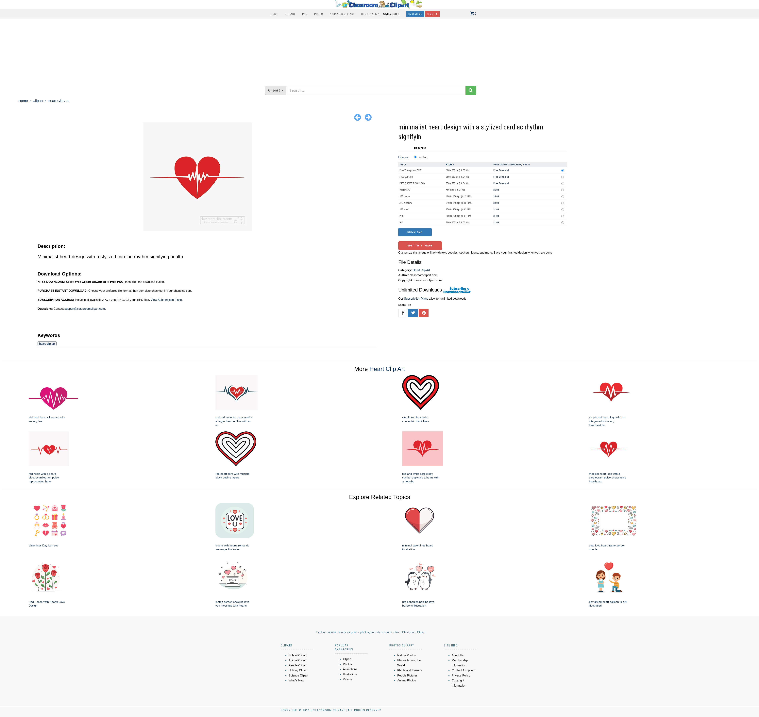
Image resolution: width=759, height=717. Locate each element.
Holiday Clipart (298, 670)
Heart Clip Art (58, 101)
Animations (350, 669)
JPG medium (405, 203)
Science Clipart (298, 675)
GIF (401, 222)
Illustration (370, 13)
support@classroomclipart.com (84, 308)
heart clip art (47, 343)
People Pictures (407, 675)
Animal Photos (406, 680)
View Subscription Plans (166, 299)
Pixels (450, 164)
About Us (458, 655)
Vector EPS (404, 190)
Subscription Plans (416, 298)
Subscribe (415, 14)
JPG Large (404, 196)
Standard (422, 157)
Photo (318, 13)
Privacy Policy (461, 675)
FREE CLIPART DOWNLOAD (412, 183)
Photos (347, 664)
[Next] (368, 117)
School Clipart (298, 655)
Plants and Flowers (409, 670)
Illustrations (350, 674)
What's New (296, 680)
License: (403, 157)
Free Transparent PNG (410, 170)
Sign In (432, 14)
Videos (347, 679)
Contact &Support (463, 670)
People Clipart (298, 665)
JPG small (404, 209)
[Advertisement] (379, 50)
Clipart (290, 13)
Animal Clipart (298, 660)
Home (274, 13)
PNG (305, 13)
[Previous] (357, 117)
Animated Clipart (342, 13)
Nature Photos (406, 655)
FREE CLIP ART (406, 176)
